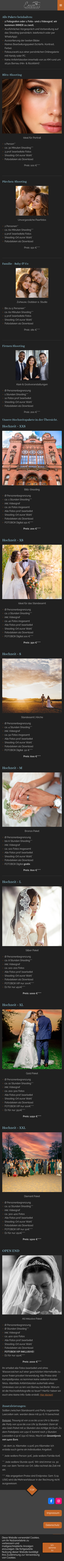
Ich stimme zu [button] (52, 1548)
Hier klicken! (46, 1394)
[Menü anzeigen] (60, 5)
